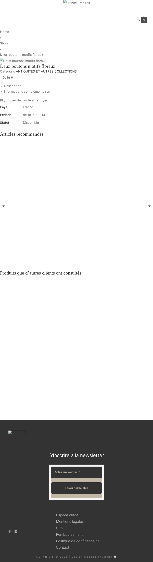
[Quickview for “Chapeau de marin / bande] (80, 167)
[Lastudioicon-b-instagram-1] (16, 531)
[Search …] (138, 20)
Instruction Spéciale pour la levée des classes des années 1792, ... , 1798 (49, 358)
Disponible (31, 123)
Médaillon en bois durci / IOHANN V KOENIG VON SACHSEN (46, 288)
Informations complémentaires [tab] (27, 91)
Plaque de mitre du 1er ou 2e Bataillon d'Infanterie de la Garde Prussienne (50, 388)
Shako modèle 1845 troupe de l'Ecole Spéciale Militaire (39, 376)
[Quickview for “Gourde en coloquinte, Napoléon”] (80, 179)
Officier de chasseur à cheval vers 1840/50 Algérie (35, 405)
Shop (4, 43)
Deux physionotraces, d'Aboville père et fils (31, 208)
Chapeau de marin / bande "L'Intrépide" (29, 167)
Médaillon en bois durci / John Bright (27, 306)
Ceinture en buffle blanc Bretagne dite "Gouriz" (34, 243)
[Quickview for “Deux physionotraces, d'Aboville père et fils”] (80, 211)
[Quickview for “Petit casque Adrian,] (80, 229)
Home (4, 32)
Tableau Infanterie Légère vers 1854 (26, 191)
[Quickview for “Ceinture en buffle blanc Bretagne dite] (80, 243)
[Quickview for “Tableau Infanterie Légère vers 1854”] (80, 193)
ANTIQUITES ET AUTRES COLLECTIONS (46, 71)
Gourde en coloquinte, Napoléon (24, 179)
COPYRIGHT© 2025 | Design (76, 556)
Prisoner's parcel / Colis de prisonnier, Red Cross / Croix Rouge (44, 255)
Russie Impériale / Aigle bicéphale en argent (31, 323)
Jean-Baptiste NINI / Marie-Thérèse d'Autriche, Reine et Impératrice (47, 341)
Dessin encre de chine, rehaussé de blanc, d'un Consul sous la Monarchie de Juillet (56, 150)
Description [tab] (12, 86)
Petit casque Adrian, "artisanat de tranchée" (31, 226)
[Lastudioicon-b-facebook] (10, 531)
